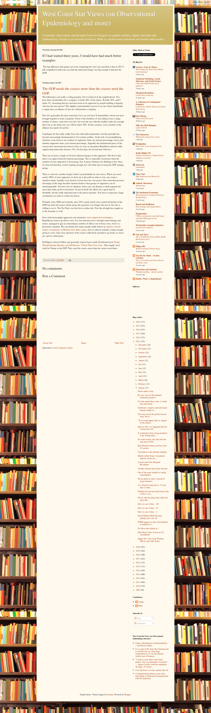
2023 (138, 333)
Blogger (127, 694)
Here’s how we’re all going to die (148, 146)
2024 (138, 329)
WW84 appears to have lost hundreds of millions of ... (153, 523)
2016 (138, 562)
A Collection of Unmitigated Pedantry (148, 103)
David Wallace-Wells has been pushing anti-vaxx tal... (150, 516)
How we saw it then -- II (148, 508)
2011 (138, 582)
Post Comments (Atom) (63, 347)
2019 (138, 550)
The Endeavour (142, 134)
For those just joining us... (148, 528)
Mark (140, 606)
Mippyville (140, 246)
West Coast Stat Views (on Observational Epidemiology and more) (98, 18)
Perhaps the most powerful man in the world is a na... (153, 492)
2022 (138, 337)
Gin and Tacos (142, 234)
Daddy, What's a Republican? (149, 278)
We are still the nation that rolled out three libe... (153, 498)
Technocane (140, 185)
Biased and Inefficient (145, 204)
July (140, 364)
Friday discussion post (144, 118)
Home (83, 343)
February (142, 384)
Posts (138, 618)
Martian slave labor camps (75, 229)
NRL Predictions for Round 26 (147, 176)
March (141, 380)
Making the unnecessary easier (148, 137)
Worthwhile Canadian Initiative (149, 225)
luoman (110, 694)
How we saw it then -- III (148, 504)
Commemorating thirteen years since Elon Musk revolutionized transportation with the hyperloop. (151, 676)
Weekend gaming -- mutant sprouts (149, 271)
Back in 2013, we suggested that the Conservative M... (152, 427)
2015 (138, 566)
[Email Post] (69, 260)
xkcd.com (140, 164)
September (143, 356)
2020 (138, 547)
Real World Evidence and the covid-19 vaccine (152, 446)
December (142, 344)
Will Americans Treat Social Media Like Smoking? (149, 70)
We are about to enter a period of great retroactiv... (151, 479)
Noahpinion (141, 143)
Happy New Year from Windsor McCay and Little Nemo (151, 539)
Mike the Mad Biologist (146, 125)
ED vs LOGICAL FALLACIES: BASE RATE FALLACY (150, 238)
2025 (138, 325)
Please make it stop (145, 391)
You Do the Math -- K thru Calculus (147, 256)
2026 (138, 321)
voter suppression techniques (100, 217)
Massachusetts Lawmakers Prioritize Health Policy (150, 196)
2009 (138, 590)
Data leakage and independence (148, 206)
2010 (138, 586)
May (140, 372)
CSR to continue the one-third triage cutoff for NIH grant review (150, 217)
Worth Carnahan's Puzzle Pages (148, 248)
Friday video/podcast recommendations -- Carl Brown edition (151, 644)
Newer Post (47, 343)
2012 (138, 578)
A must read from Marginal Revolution (149, 463)
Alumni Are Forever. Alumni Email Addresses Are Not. (149, 156)
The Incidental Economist (147, 192)
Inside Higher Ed (143, 152)
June (140, 368)
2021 (138, 341)
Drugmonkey (141, 213)
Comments (140, 623)
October (141, 352)
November (142, 348)
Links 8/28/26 (141, 127)
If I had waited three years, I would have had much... (152, 402)
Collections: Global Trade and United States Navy (150, 107)
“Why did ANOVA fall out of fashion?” (147, 84)
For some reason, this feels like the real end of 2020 (152, 440)
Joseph (141, 602)
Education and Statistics (146, 269)
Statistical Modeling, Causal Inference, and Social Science (148, 80)
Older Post (119, 343)
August (141, 360)
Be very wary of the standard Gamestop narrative (149, 396)
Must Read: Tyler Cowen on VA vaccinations (151, 533)
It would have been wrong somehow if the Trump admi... (152, 434)
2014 (138, 570)
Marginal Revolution (145, 92)
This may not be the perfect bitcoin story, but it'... (152, 415)
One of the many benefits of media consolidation (152, 473)
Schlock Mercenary (144, 183)
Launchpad (140, 167)
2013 (138, 574)
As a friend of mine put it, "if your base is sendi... (152, 486)
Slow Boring (141, 115)
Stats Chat (140, 173)
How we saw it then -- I (147, 511)
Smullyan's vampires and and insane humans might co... (152, 408)
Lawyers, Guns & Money (146, 66)
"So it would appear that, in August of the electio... (152, 421)
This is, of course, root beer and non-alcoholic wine (150, 261)
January (141, 387)
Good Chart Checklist (144, 227)
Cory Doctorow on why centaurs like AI (151, 670)
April (140, 376)
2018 (138, 554)
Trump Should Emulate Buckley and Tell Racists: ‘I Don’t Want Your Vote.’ (81, 244)
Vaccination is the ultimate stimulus (152, 452)
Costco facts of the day (144, 95)
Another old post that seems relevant (152, 468)
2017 (138, 558)
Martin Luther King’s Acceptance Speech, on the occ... (151, 457)
